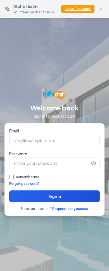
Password (18, 153)
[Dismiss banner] (101, 9)
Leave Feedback (78, 9)
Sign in (54, 196)
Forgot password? (24, 184)
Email (14, 130)
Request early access (70, 209)
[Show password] (93, 163)
